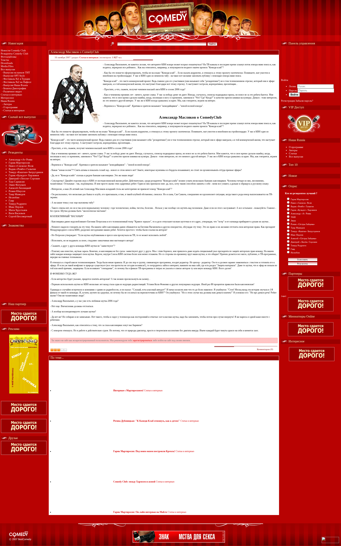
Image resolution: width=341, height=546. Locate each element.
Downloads (7, 63)
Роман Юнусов (17, 191)
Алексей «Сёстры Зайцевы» (304, 238)
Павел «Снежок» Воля (21, 165)
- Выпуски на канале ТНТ (16, 72)
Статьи (293, 153)
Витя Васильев (17, 213)
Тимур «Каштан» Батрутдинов (26, 172)
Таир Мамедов (17, 194)
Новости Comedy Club (13, 50)
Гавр (11, 200)
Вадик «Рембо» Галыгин (22, 169)
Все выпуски (8, 69)
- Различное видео (12, 91)
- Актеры (7, 104)
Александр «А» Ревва (20, 159)
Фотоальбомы (8, 56)
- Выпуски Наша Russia (15, 85)
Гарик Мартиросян (19, 162)
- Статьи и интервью (13, 110)
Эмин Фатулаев (17, 184)
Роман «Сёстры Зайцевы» (303, 224)
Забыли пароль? (304, 100)
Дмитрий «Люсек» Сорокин (24, 178)
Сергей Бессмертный (20, 216)
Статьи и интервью (11, 94)
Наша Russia (8, 100)
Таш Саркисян (17, 181)
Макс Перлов (16, 206)
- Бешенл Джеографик (14, 88)
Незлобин (14, 197)
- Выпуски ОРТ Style (13, 75)
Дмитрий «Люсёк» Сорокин (304, 242)
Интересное (7, 97)
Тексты (5, 59)
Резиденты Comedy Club (14, 53)
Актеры (293, 150)
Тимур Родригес (18, 203)
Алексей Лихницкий (20, 187)
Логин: (293, 86)
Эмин (293, 220)
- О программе (10, 107)
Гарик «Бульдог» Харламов (24, 175)
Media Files (7, 66)
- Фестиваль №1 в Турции (16, 78)
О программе (296, 147)
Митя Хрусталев (18, 210)
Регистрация (288, 100)
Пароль (293, 90)
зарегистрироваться (142, 340)
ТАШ (293, 217)
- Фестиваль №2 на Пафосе (16, 82)
